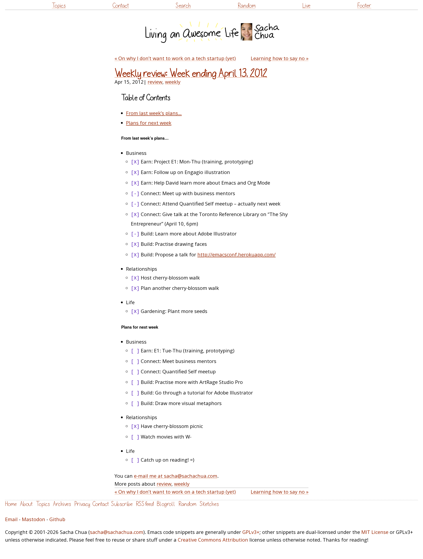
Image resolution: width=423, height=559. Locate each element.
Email (11, 519)
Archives (62, 504)
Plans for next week (148, 122)
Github (57, 519)
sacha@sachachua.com (116, 532)
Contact (120, 6)
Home (11, 504)
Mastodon (33, 519)
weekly (172, 81)
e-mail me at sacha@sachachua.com (175, 475)
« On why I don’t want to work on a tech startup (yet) (175, 58)
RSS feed (145, 504)
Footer (364, 6)
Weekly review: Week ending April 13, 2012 (191, 73)
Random (247, 6)
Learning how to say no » (279, 58)
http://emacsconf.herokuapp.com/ (236, 254)
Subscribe (122, 504)
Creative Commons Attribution (213, 539)
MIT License (374, 532)
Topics (59, 6)
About (26, 504)
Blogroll (166, 504)
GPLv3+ (250, 532)
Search (183, 6)
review (155, 81)
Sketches (209, 504)
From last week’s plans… (154, 113)
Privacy (82, 504)
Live (306, 6)
